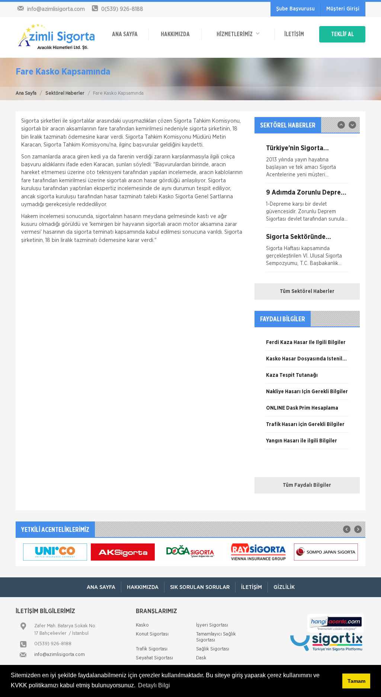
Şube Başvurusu (295, 9)
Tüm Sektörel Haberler (307, 291)
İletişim (294, 34)
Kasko (142, 625)
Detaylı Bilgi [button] (154, 685)
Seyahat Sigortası (154, 658)
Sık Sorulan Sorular (200, 587)
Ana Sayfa (26, 93)
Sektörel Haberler (64, 93)
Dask (201, 658)
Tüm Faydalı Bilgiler (307, 485)
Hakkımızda (175, 34)
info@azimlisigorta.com (59, 654)
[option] (307, 164)
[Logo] (56, 37)
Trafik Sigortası (151, 649)
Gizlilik (284, 587)
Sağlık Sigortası (212, 649)
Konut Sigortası (152, 634)
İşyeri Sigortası (212, 625)
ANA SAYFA (125, 34)
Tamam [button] (356, 681)
